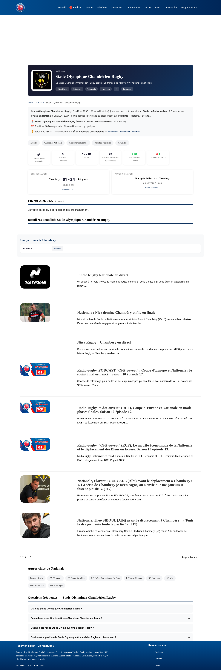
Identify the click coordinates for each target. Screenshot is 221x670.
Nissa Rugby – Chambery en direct (104, 342)
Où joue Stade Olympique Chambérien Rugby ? (110, 609)
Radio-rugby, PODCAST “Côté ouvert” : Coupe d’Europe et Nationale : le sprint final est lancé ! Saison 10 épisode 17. (134, 372)
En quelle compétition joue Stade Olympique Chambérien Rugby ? (110, 618)
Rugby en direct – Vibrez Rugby (35, 645)
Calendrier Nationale (53, 143)
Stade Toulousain (73, 655)
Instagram (127, 89)
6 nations (28, 655)
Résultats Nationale (103, 143)
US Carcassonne (37, 585)
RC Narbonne (154, 578)
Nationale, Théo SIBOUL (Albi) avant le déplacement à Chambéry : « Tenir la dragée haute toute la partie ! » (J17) (135, 522)
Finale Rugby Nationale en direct (102, 275)
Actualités (77, 89)
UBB (84, 655)
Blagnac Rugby (36, 578)
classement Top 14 (54, 652)
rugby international (42, 655)
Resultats (57, 248)
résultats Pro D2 (38, 652)
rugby (89, 655)
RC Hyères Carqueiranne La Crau (105, 578)
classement (113, 131)
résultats (136, 131)
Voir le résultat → (68, 189)
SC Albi (169, 578)
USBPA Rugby (56, 585)
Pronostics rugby (100, 655)
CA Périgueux (55, 578)
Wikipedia (91, 89)
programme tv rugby (36, 659)
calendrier (125, 131)
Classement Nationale (78, 143)
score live (99, 652)
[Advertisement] (110, 39)
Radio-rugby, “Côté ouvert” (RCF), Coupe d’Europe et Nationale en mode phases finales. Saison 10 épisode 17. (134, 410)
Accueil (31, 103)
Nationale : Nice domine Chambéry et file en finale (116, 312)
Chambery (54, 179)
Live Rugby (21, 659)
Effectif (34, 143)
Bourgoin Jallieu (143, 178)
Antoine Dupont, (58, 655)
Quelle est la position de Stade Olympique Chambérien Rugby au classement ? (110, 637)
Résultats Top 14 (23, 652)
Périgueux (83, 179)
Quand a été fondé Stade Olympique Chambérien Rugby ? (110, 628)
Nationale (40, 103)
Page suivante (191, 557)
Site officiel (62, 89)
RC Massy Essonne (134, 578)
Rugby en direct (86, 652)
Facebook (106, 89)
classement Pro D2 (71, 652)
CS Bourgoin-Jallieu (76, 578)
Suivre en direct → (152, 187)
